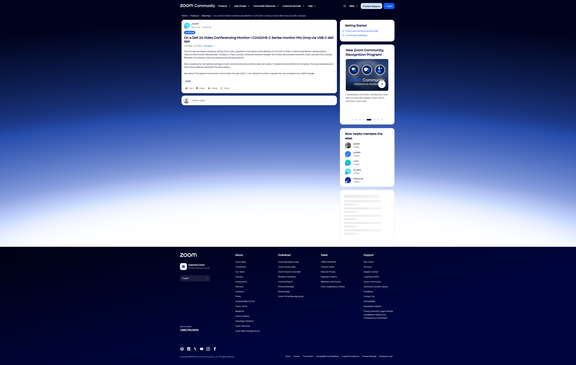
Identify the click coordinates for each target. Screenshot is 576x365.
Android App (284, 291)
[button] (209, 45)
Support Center (371, 271)
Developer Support (372, 306)
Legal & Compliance (350, 356)
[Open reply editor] (259, 100)
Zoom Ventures (242, 326)
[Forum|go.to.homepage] (197, 6)
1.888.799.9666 (189, 330)
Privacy (297, 356)
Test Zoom (369, 262)
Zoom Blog (240, 262)
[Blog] (182, 348)
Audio (188, 81)
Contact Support (371, 6)
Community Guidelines (356, 35)
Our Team (240, 271)
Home (185, 15)
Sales (324, 255)
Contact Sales (327, 267)
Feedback (368, 291)
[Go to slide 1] (352, 119)
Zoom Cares (241, 306)
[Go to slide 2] (356, 119)
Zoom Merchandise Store (247, 331)
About (239, 255)
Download (284, 255)
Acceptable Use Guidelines (327, 356)
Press (238, 296)
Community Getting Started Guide (361, 31)
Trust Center (308, 356)
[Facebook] (215, 348)
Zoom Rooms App (286, 267)
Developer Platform (244, 321)
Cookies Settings (369, 356)
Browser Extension (287, 276)
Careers (239, 276)
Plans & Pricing (328, 271)
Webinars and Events (331, 281)
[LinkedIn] (188, 348)
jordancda (358, 178)
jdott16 (356, 143)
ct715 (355, 161)
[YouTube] (202, 348)
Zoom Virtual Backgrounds (290, 296)
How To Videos (242, 316)
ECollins (357, 170)
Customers (240, 267)
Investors (239, 291)
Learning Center (371, 276)
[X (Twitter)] (195, 348)
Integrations (241, 281)
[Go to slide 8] (381, 119)
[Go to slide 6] (371, 119)
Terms (288, 356)
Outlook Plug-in (285, 281)
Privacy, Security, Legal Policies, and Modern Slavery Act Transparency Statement (378, 314)
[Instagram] (208, 348)
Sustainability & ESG (245, 301)
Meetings (206, 15)
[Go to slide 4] (363, 119)
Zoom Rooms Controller (289, 271)
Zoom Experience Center (333, 286)
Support (369, 255)
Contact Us (369, 296)
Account (368, 267)
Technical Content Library (376, 286)
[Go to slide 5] (367, 119)
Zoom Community (372, 281)
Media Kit (239, 311)
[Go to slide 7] (376, 119)
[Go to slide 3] (360, 119)
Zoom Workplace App (288, 262)
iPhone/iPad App (286, 286)
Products (194, 15)
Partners (239, 286)
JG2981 (195, 23)
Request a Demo (329, 276)
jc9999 (356, 152)
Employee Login (386, 356)
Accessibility (369, 301)
